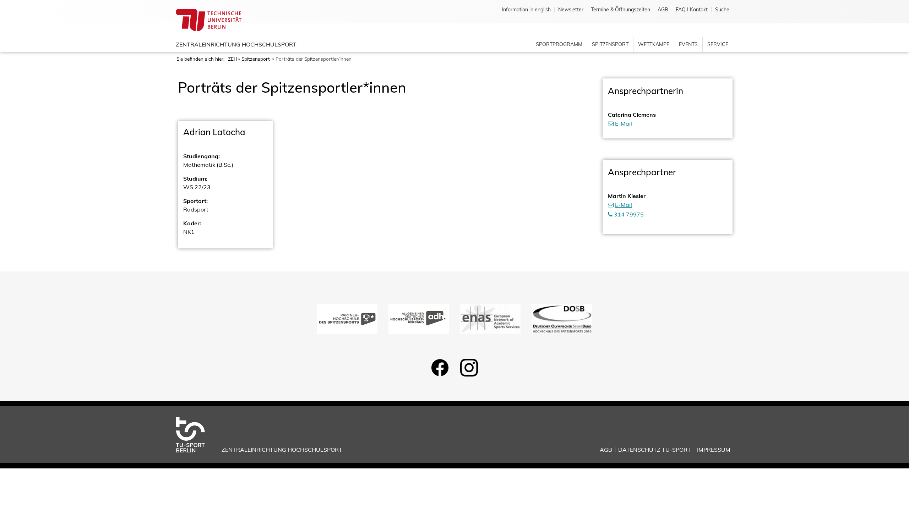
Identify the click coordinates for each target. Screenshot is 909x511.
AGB (663, 9)
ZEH (232, 59)
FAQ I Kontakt (692, 9)
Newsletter (570, 9)
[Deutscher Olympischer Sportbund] (562, 318)
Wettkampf (653, 44)
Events (688, 44)
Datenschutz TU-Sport (654, 449)
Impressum (713, 449)
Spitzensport (610, 44)
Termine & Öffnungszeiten (620, 9)
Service (717, 44)
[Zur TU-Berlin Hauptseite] (208, 19)
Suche (722, 9)
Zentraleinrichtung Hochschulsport (236, 44)
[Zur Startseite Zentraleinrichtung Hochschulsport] (196, 434)
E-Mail (623, 123)
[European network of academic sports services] (490, 318)
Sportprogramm (559, 44)
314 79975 (629, 214)
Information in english (526, 9)
